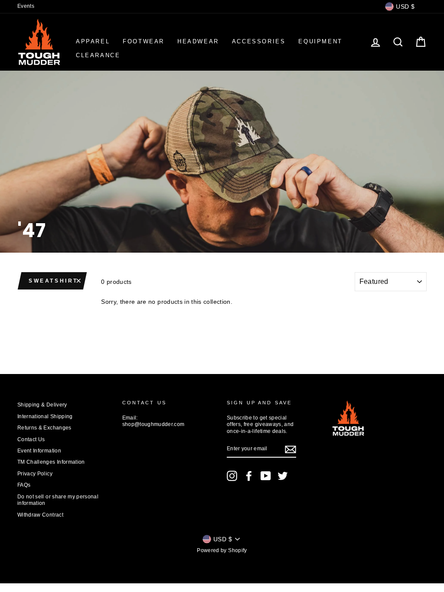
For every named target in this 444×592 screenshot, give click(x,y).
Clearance (98, 55)
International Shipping (45, 416)
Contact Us (31, 439)
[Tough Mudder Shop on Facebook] (249, 476)
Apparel (93, 41)
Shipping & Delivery (42, 405)
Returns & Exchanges (44, 428)
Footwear (143, 41)
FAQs (23, 485)
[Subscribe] (290, 449)
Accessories (259, 41)
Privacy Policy (34, 474)
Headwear (198, 41)
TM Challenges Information (51, 462)
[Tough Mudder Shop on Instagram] (232, 476)
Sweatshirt (53, 281)
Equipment (320, 41)
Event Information (39, 451)
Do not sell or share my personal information (57, 500)
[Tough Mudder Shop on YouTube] (266, 476)
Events (25, 6)
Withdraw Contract (40, 515)
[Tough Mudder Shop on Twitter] (283, 476)
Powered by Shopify (222, 550)
